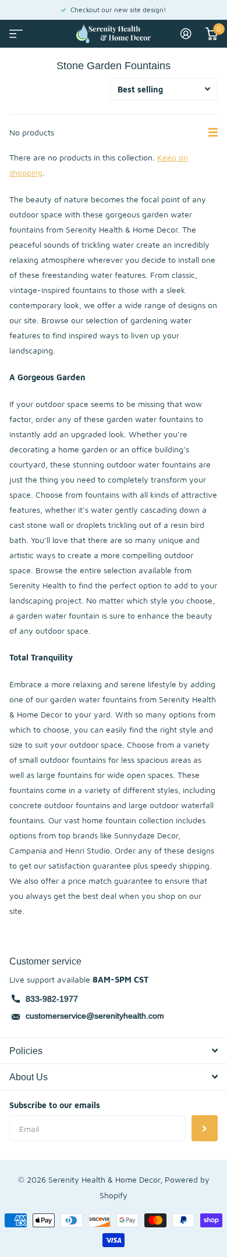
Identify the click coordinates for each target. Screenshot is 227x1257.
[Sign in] (185, 34)
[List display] (213, 132)
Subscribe (204, 1128)
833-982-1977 (52, 999)
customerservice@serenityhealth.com (95, 1015)
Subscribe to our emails (54, 1105)
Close (113, 1050)
